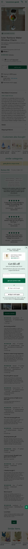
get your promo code (14, 280)
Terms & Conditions (19, 299)
